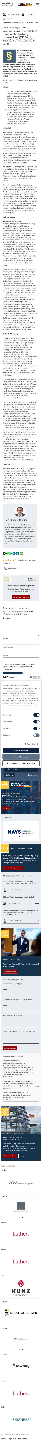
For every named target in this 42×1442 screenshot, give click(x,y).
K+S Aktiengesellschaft (15, 527)
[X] (5, 553)
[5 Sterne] (13, 560)
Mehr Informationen (10, 1156)
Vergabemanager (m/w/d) (12, 1015)
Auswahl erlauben (21, 757)
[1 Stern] (4, 560)
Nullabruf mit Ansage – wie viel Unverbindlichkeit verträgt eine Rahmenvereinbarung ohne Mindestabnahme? (20, 912)
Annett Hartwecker (15, 890)
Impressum (12, 1439)
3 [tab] (24, 1376)
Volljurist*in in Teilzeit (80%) (13, 984)
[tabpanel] (21, 832)
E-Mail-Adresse (8, 647)
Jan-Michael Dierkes (13, 14)
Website (5, 656)
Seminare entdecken (10, 971)
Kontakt (3, 1439)
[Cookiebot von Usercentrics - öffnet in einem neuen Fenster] (30, 677)
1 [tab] (19, 836)
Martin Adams (8, 1081)
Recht (24, 28)
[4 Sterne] (11, 560)
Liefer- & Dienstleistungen (11, 28)
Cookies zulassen (21, 750)
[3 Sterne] (8, 560)
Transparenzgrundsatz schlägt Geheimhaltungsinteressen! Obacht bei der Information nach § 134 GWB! (18, 1083)
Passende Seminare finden (21, 597)
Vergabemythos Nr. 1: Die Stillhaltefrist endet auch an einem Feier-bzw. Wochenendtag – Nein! (18, 1072)
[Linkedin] (13, 553)
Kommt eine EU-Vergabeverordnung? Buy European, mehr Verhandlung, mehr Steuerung (19, 882)
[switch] (36, 721)
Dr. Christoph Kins (15, 903)
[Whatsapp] (9, 553)
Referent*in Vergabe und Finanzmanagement (19, 1031)
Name (5, 638)
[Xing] (17, 553)
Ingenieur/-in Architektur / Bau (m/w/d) (17, 1000)
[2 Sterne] (6, 560)
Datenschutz (22, 1439)
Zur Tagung (6, 808)
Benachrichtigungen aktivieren (13, 868)
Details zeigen (30, 744)
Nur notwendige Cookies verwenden (21, 763)
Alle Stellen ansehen (10, 1048)
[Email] (21, 553)
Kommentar (7, 618)
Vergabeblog (7, 3)
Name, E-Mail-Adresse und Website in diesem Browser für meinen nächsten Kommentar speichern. (20, 667)
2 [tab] (23, 836)
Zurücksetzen (32, 775)
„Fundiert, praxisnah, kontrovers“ (7, 5)
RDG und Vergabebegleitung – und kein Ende (18, 897)
